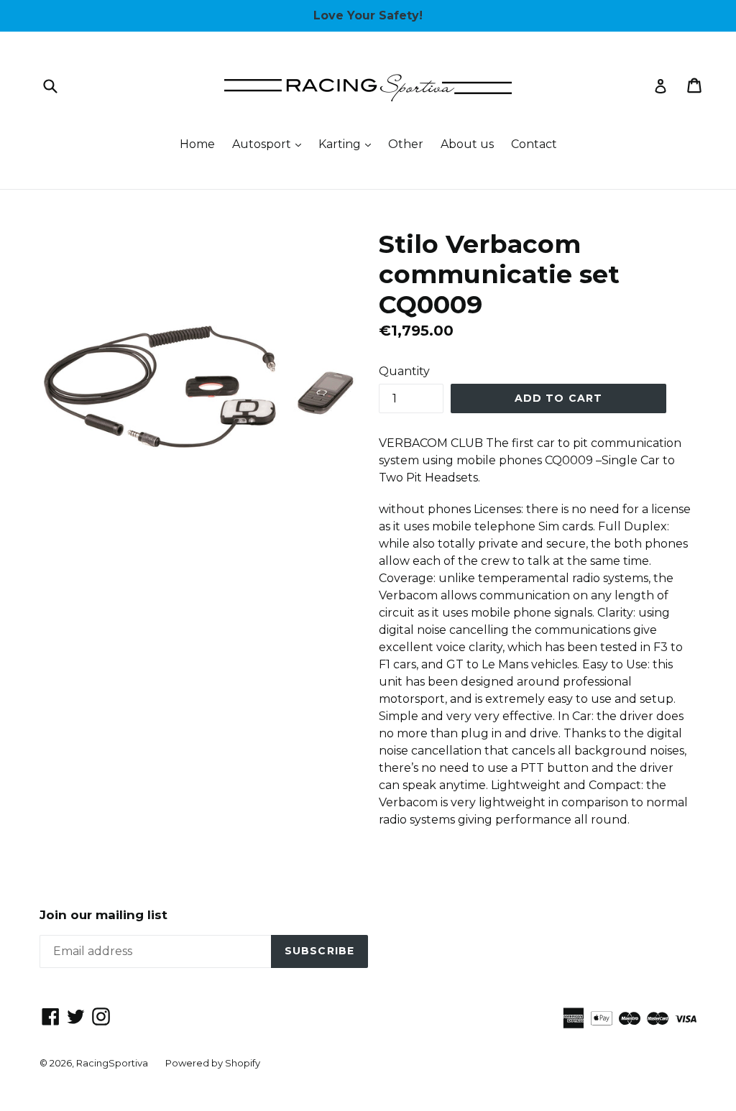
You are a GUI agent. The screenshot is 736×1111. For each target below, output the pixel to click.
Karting (348, 144)
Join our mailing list (103, 915)
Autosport (270, 144)
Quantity (404, 371)
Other (405, 144)
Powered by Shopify (212, 1063)
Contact (534, 144)
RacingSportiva (112, 1063)
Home (197, 144)
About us (467, 144)
